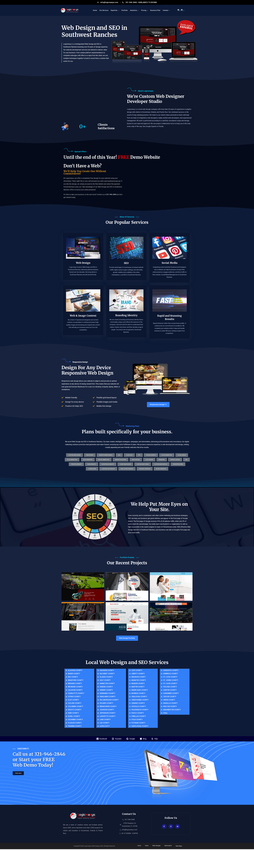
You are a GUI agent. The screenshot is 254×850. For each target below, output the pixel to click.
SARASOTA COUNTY (170, 670)
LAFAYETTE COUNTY (107, 716)
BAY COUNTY (73, 677)
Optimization (168, 845)
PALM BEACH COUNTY (139, 710)
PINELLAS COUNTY (138, 716)
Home (139, 845)
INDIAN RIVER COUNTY (108, 706)
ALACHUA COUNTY (75, 670)
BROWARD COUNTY (75, 687)
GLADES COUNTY (106, 677)
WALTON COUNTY (170, 706)
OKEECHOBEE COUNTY (140, 700)
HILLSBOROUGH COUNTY (109, 700)
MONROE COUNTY (138, 693)
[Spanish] (183, 10)
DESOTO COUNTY (74, 710)
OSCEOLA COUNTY (138, 706)
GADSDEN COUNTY (107, 670)
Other (165, 713)
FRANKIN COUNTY (74, 726)
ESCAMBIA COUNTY (75, 719)
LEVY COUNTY (136, 670)
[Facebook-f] (164, 826)
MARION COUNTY (138, 683)
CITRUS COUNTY (74, 696)
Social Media (169, 262)
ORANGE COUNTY (138, 703)
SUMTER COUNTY (170, 690)
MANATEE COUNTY (138, 680)
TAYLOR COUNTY (169, 696)
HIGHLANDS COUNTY (107, 696)
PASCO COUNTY (137, 713)
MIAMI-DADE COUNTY (139, 690)
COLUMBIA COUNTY (75, 706)
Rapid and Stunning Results (169, 317)
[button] (127, 469)
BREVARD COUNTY (75, 683)
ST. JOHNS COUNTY (170, 680)
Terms (146, 845)
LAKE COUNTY (105, 719)
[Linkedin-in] (177, 826)
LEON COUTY (105, 726)
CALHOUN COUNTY (75, 690)
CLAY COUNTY (73, 700)
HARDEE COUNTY (106, 687)
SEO (126, 263)
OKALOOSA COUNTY (139, 696)
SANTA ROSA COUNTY (139, 726)
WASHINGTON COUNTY (172, 710)
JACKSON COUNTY (107, 710)
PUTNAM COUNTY (138, 723)
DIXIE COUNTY (73, 713)
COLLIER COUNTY (74, 703)
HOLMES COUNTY (106, 703)
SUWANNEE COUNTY (171, 693)
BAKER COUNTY (74, 673)
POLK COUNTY (137, 719)
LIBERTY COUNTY (138, 673)
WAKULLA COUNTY (170, 703)
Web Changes (156, 845)
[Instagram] (171, 826)
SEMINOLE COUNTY (170, 673)
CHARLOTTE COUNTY (76, 693)
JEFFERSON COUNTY (107, 713)
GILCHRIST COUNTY (107, 673)
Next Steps (179, 846)
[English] (179, 10)
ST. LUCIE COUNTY (170, 677)
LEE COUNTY (104, 723)
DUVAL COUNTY (74, 716)
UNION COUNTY (169, 700)
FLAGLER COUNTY (75, 723)
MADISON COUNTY (138, 677)
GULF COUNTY (105, 680)
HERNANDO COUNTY (107, 693)
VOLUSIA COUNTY (170, 687)
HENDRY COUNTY (106, 690)
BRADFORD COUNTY (75, 680)
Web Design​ (83, 262)
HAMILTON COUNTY (107, 683)
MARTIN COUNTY (137, 687)
